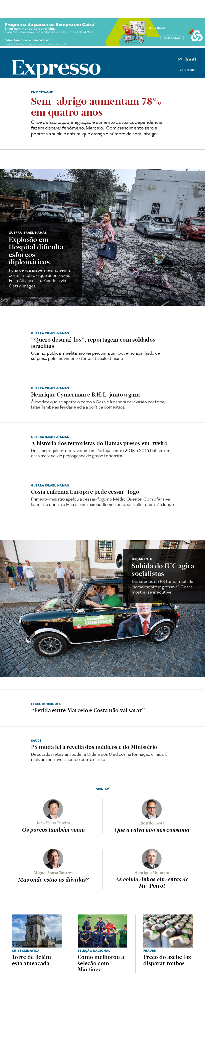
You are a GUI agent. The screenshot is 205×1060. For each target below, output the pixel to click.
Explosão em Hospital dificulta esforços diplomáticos (36, 251)
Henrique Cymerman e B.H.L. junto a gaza (85, 394)
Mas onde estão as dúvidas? (53, 879)
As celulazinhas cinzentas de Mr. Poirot (151, 882)
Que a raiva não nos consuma (151, 829)
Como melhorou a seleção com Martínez (101, 963)
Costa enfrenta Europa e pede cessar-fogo (85, 491)
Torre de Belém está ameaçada (31, 960)
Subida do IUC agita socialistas (163, 570)
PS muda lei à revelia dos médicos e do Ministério (94, 746)
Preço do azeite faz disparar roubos (167, 960)
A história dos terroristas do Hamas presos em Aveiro (99, 443)
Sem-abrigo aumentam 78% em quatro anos (96, 106)
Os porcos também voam (53, 829)
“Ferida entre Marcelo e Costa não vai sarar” (88, 710)
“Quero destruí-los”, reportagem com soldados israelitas (93, 342)
